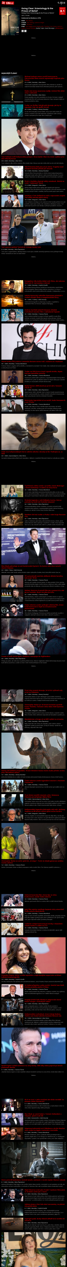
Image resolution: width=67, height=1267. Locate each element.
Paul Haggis (29, 26)
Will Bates (29, 24)
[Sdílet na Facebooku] (22, 31)
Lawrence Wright (39, 22)
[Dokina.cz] (7, 3)
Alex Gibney (29, 20)
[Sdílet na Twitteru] (25, 31)
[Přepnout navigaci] (61, 3)
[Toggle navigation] (64, 3)
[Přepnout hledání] (58, 3)
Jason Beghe (36, 26)
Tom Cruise (53, 26)
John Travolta (45, 26)
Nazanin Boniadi (30, 28)
